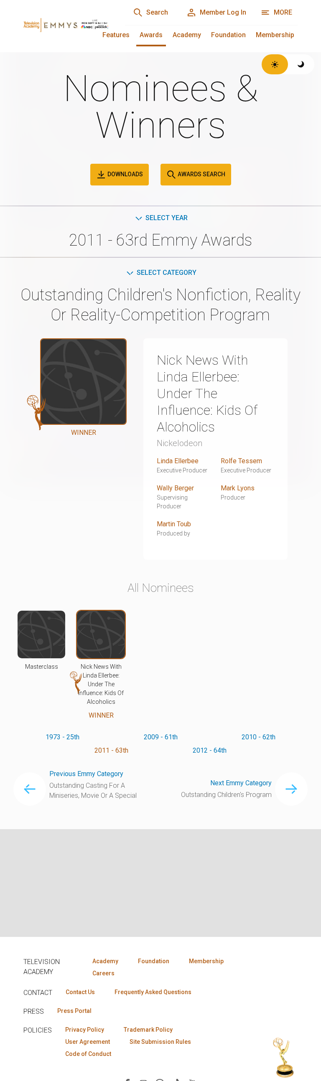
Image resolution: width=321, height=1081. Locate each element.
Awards (151, 35)
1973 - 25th (62, 737)
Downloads (124, 174)
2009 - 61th (161, 737)
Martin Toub (174, 524)
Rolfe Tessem (241, 461)
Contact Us (80, 992)
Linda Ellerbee (178, 461)
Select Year (166, 218)
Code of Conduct (88, 1054)
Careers (103, 973)
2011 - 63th (111, 750)
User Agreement (87, 1041)
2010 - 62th (258, 737)
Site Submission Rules (160, 1041)
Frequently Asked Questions (153, 992)
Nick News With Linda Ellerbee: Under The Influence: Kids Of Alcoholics (207, 393)
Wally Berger (175, 488)
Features (116, 35)
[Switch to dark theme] (301, 64)
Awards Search (200, 174)
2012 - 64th (210, 750)
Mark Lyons (238, 488)
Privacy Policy (84, 1029)
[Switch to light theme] (275, 64)
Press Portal (74, 1010)
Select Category (166, 273)
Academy (187, 35)
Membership (275, 35)
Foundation (228, 35)
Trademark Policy (148, 1029)
